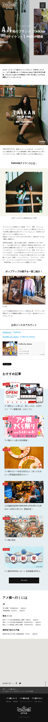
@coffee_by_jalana (11, 337)
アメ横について (12, 698)
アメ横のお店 (24, 698)
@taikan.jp (27, 218)
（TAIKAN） (12, 332)
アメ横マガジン (37, 698)
